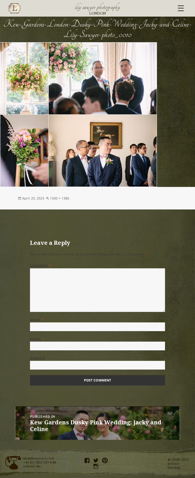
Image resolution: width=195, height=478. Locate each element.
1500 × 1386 (59, 198)
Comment (40, 266)
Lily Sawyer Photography (97, 7)
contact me (32, 466)
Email (37, 339)
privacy (173, 463)
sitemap (174, 467)
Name (37, 320)
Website (37, 358)
